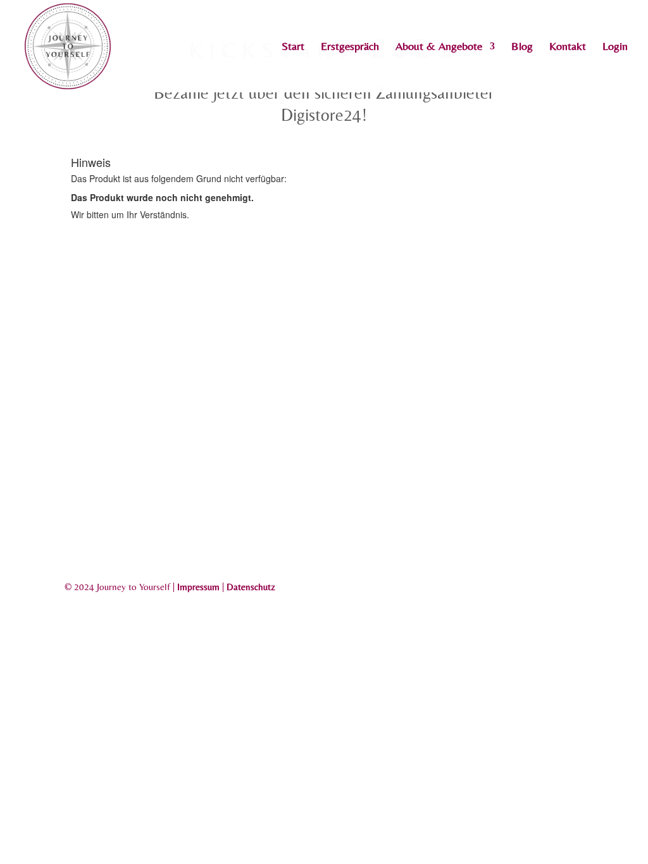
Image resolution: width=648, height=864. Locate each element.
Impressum (198, 586)
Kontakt (567, 47)
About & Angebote (439, 47)
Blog (522, 47)
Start (293, 47)
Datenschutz (251, 586)
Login (615, 47)
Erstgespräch (350, 47)
